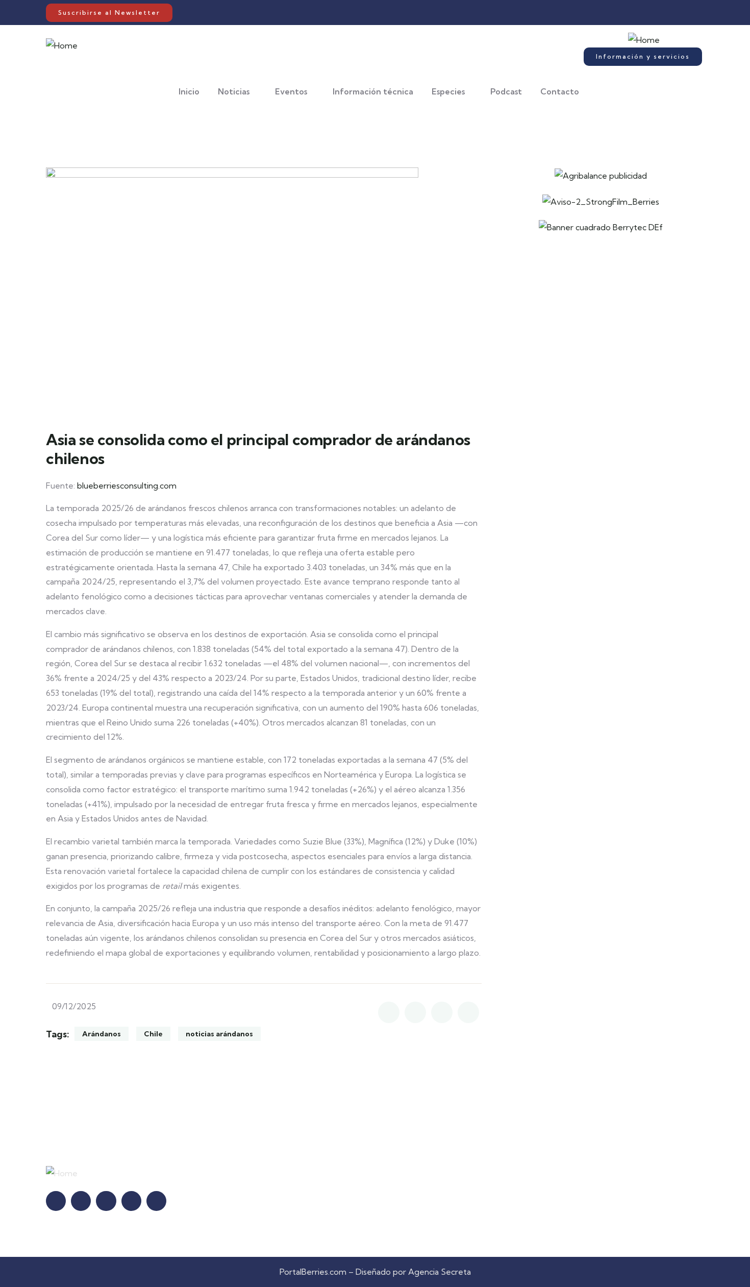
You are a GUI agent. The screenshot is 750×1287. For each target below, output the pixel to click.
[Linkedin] (660, 12)
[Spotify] (682, 12)
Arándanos (101, 1033)
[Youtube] (671, 12)
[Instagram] (649, 12)
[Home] (62, 45)
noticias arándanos (219, 1033)
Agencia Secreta (439, 1272)
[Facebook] (639, 12)
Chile (153, 1033)
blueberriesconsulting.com (127, 485)
